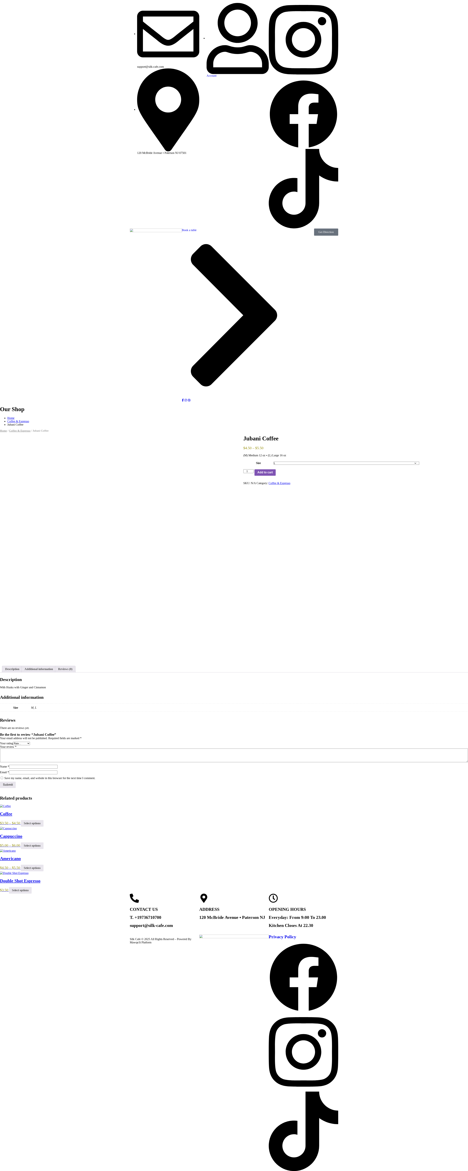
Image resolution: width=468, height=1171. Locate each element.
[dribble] (189, 400)
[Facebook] (303, 113)
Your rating (6, 743)
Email (4, 772)
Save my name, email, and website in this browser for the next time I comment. (49, 778)
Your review (8, 746)
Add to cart (265, 472)
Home (10, 418)
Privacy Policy (282, 936)
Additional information (38, 669)
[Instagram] (303, 39)
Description (12, 669)
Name (4, 766)
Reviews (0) (65, 669)
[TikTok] (303, 188)
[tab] (12, 669)
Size (258, 463)
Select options (32, 823)
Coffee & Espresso (18, 421)
